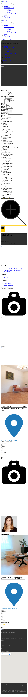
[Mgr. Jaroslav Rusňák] (10, 100)
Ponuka (3, 97)
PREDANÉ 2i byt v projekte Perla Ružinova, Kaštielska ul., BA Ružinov (13, 578)
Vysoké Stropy (6, 197)
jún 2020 (6, 277)
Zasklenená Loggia (7, 134)
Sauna (4, 123)
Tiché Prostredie (7, 188)
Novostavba (6, 127)
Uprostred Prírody (7, 154)
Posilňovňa (5, 182)
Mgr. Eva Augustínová (6, 364)
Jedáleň (4, 149)
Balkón (4, 124)
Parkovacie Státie (7, 121)
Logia (4, 177)
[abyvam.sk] (4, 1)
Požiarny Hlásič (6, 183)
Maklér (2, 103)
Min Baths (3, 106)
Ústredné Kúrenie (7, 192)
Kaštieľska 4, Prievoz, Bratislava (9, 608)
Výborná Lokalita (7, 143)
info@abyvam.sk (5, 651)
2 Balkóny (5, 135)
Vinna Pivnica (6, 196)
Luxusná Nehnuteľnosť (8, 178)
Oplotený (5, 126)
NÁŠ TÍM (6, 16)
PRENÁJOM (10, 10)
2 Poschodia (6, 155)
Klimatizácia (6, 174)
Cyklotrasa (5, 160)
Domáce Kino (6, 165)
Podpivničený (6, 144)
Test (4, 186)
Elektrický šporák (7, 168)
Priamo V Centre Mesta (8, 120)
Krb (4, 175)
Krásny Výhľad (7, 141)
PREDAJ (9, 9)
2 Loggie (5, 151)
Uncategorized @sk (8, 285)
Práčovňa (5, 185)
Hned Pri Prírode (7, 172)
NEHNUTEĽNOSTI (9, 8)
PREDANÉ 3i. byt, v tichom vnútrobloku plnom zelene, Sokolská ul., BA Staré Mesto (14, 408)
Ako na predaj (7, 283)
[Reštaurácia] (13, 96)
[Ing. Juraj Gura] (10, 99)
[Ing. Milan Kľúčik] (10, 102)
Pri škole (5, 138)
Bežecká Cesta (6, 158)
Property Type (4, 96)
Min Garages (4, 116)
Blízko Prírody (6, 129)
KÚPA (8, 12)
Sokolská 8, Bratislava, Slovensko (9, 440)
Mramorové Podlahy (8, 180)
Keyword (3, 118)
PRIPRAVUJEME (11, 13)
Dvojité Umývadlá (7, 166)
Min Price (3, 107)
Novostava (5, 146)
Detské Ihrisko (6, 161)
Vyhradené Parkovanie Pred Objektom (12, 148)
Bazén (4, 157)
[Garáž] (13, 92)
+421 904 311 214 (6, 39)
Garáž (4, 171)
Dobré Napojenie (7, 131)
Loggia (4, 132)
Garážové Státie (6, 152)
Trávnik (4, 189)
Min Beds (3, 104)
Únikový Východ (7, 191)
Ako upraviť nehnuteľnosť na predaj (13, 268)
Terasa (4, 140)
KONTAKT (7, 17)
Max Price (3, 109)
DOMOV (6, 6)
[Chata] (13, 95)
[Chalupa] (13, 93)
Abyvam (14, 364)
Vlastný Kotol (6, 137)
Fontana (5, 169)
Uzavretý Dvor (6, 194)
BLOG (5, 15)
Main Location (4, 91)
